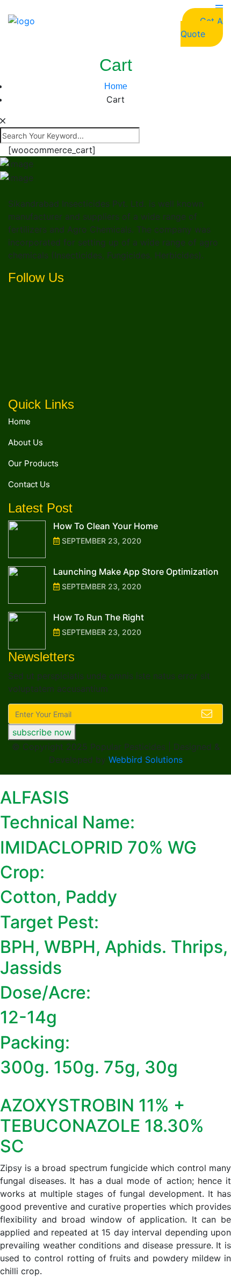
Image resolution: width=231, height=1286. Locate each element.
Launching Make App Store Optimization (136, 571)
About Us (25, 442)
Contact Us (29, 484)
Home (19, 421)
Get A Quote (202, 27)
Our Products (33, 463)
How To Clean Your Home (105, 526)
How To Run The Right (98, 617)
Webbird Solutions (146, 759)
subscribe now (41, 732)
